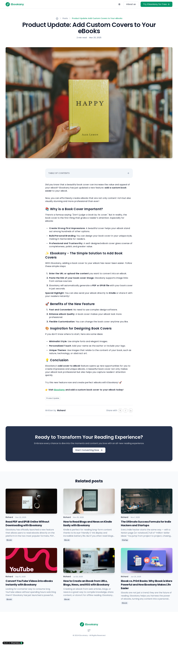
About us (131, 4)
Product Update (52, 398)
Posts (65, 18)
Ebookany (59, 389)
